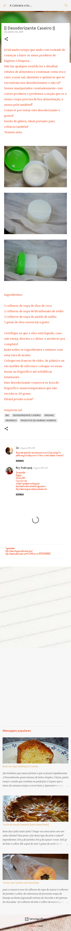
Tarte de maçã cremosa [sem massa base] (26, 824)
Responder (20, 461)
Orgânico (11, 420)
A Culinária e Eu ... (21, 5)
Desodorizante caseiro (26, 415)
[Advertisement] (35, 607)
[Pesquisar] (66, 5)
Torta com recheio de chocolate (21, 882)
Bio (7, 415)
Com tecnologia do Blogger (38, 919)
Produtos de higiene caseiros (38, 420)
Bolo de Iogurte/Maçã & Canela (20, 766)
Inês (17, 448)
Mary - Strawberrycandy (24, 468)
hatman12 (41, 926)
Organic (49, 415)
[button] (6, 39)
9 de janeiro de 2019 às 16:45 (40, 468)
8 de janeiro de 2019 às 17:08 (27, 448)
